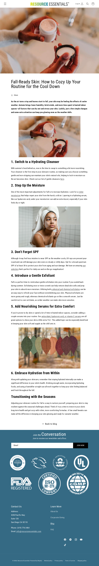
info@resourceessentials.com (28, 531)
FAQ (52, 529)
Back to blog (51, 424)
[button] (5, 4)
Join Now (80, 445)
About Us (54, 511)
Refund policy (48, 560)
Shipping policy (82, 560)
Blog (52, 523)
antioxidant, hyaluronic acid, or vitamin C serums (61, 316)
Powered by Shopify (36, 560)
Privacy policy (59, 560)
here (62, 179)
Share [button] (16, 95)
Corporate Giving (57, 517)
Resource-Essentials (24, 560)
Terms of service (70, 560)
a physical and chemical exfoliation (65, 289)
